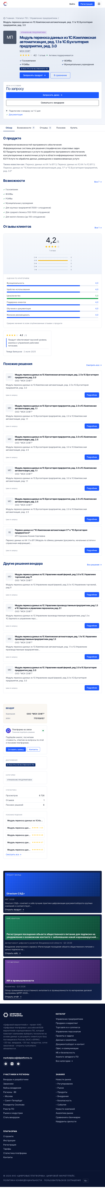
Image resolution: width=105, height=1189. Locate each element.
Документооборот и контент (70, 1044)
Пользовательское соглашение (62, 1180)
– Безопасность (64, 1100)
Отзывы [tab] (45, 127)
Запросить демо (52, 95)
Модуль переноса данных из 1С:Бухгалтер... (19, 828)
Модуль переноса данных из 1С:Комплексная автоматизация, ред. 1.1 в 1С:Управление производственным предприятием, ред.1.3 (56, 638)
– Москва (8, 1096)
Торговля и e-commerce (68, 1027)
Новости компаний (65, 1109)
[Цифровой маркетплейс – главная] (5, 4)
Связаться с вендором (52, 102)
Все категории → (64, 1061)
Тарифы (7, 1149)
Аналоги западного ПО (67, 1056)
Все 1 (98, 227)
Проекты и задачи (65, 1035)
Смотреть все (94, 365)
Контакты (33, 749)
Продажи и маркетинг (67, 1023)
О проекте (8, 1136)
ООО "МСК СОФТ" (35, 714)
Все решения (94, 564)
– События (61, 1104)
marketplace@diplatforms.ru (17, 1058)
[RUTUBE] (18, 1063)
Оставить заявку (16, 749)
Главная (10, 18)
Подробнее (92, 395)
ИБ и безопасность (65, 1052)
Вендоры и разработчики (15, 1079)
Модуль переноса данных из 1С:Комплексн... (25, 820)
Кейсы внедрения (12, 1088)
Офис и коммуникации (67, 1048)
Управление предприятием (43, 18)
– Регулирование (64, 1083)
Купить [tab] (74, 127)
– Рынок (60, 1088)
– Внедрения (62, 1096)
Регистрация (87, 4)
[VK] (12, 1063)
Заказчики (8, 1083)
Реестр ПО (8, 1109)
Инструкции (9, 1140)
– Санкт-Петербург (12, 1100)
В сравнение (60, 75)
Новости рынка (63, 1079)
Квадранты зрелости (66, 1121)
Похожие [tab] (60, 127)
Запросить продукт (34, 75)
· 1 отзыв (41, 55)
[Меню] (99, 4)
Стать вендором (11, 1117)
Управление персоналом (68, 1031)
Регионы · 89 (9, 1092)
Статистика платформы (15, 1153)
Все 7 (98, 182)
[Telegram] (5, 1063)
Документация (16, 114)
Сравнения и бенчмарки (68, 1117)
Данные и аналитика (66, 1040)
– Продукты (61, 1092)
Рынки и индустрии (13, 1113)
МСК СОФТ (25, 51)
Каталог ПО (22, 18)
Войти (72, 4)
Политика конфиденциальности (22, 1180)
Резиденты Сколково (13, 1104)
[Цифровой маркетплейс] (26, 1014)
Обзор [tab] (9, 127)
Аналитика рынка (64, 1113)
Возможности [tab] (25, 127)
